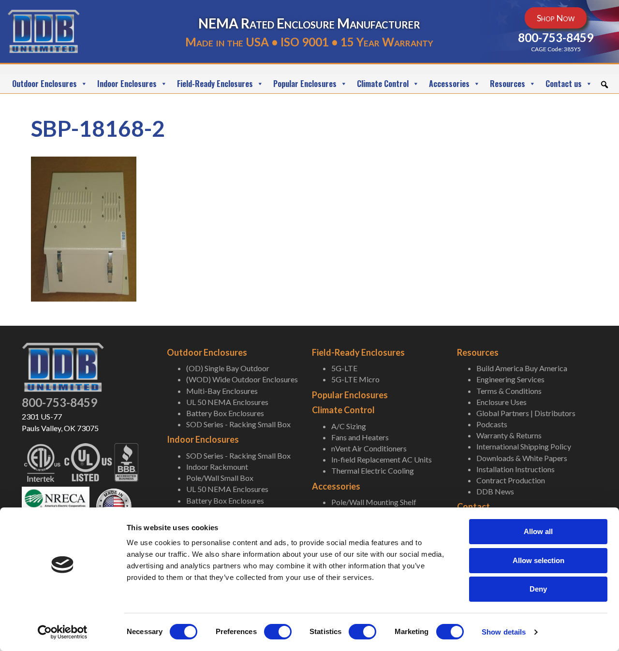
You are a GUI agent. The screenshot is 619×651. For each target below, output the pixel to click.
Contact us (563, 83)
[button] (604, 84)
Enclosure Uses (501, 401)
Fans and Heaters (360, 437)
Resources (507, 83)
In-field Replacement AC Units (381, 459)
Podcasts (491, 424)
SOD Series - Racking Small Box (238, 424)
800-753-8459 (59, 402)
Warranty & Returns (509, 435)
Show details (504, 632)
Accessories (449, 83)
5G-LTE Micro (355, 379)
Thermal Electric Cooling (372, 470)
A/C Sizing (348, 426)
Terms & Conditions (509, 390)
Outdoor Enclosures (44, 83)
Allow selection (538, 560)
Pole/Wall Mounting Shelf (373, 501)
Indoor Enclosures (127, 83)
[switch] (278, 631)
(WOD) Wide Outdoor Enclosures (242, 379)
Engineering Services (510, 379)
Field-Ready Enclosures (215, 83)
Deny (538, 589)
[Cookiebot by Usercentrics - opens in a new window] (62, 632)
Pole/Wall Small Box (219, 477)
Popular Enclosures (305, 83)
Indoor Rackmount (217, 466)
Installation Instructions (515, 469)
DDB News (495, 491)
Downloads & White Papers (521, 458)
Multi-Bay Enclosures (222, 390)
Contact (473, 506)
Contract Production (510, 480)
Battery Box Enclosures (225, 413)
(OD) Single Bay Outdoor (227, 368)
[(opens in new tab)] (55, 503)
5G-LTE (344, 368)
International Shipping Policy (523, 446)
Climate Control (383, 83)
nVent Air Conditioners (369, 448)
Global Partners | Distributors (525, 413)
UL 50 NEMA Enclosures (227, 401)
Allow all (538, 531)
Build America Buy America (521, 368)
